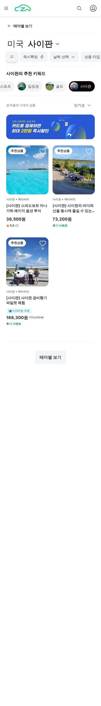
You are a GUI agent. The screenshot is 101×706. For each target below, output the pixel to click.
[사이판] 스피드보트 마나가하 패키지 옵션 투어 (26, 208)
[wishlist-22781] (89, 151)
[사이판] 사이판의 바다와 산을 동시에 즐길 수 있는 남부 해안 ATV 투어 (73, 208)
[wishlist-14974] (42, 243)
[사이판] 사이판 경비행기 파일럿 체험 (26, 300)
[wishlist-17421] (42, 151)
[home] (23, 8)
